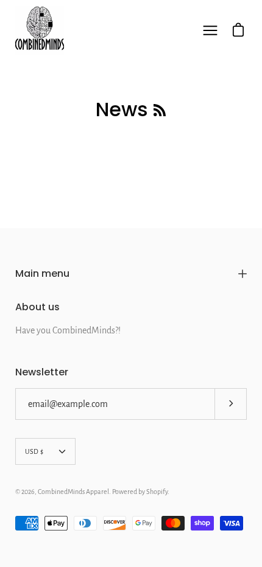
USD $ (34, 451)
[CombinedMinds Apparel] (39, 30)
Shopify (157, 491)
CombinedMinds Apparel (73, 491)
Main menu (42, 273)
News (122, 109)
